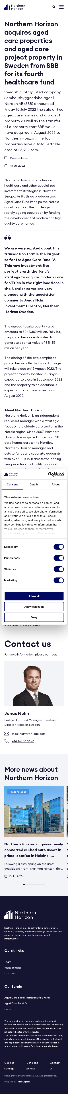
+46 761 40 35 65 (23, 741)
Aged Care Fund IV (15, 1003)
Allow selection (34, 606)
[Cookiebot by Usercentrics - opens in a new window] (48, 474)
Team (7, 961)
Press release (19, 158)
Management (12, 967)
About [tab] (56, 484)
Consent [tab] (12, 484)
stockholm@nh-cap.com (29, 733)
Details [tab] (34, 484)
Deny (34, 617)
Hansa (8, 1009)
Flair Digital (24, 1081)
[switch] (58, 558)
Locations (10, 973)
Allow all (34, 596)
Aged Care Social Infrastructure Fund (27, 997)
